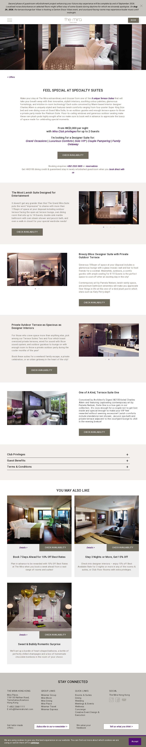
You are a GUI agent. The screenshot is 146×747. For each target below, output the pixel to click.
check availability (55, 547)
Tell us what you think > (121, 726)
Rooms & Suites (83, 695)
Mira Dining (46, 700)
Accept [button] (135, 741)
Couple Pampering (99, 141)
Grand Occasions (36, 141)
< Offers (11, 77)
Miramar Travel (48, 706)
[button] (82, 207)
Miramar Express (49, 709)
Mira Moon (46, 698)
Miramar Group (48, 695)
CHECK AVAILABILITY (73, 155)
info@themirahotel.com (21, 709)
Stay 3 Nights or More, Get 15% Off (106, 557)
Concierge (80, 709)
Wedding (79, 700)
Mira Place (46, 703)
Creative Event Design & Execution (87, 714)
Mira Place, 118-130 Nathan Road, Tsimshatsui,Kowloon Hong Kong (18, 698)
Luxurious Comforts (61, 141)
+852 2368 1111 (17, 706)
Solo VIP (80, 141)
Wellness (79, 706)
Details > (23, 547)
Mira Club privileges (64, 131)
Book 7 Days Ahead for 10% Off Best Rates (39, 557)
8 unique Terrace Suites (103, 98)
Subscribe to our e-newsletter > (51, 726)
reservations (92, 166)
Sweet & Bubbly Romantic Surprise (39, 644)
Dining (78, 698)
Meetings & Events (84, 703)
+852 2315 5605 (74, 166)
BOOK (133, 20)
